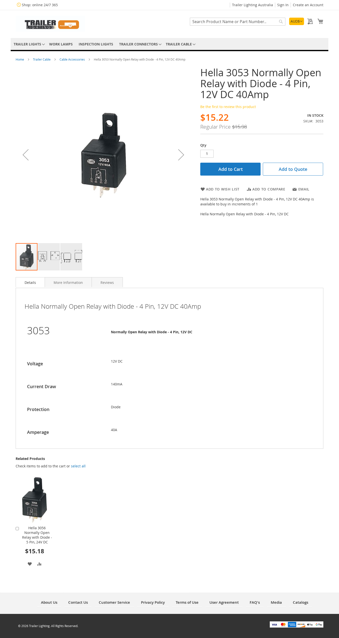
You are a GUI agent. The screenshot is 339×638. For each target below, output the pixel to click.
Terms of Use (187, 602)
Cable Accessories (73, 59)
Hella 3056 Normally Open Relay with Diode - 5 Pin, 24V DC (37, 534)
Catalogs (300, 602)
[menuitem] (28, 44)
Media (276, 602)
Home (20, 59)
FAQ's (255, 602)
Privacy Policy (153, 602)
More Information (68, 282)
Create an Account (308, 4)
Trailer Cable (42, 59)
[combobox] (237, 22)
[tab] (30, 282)
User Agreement (224, 602)
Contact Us (78, 602)
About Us (49, 602)
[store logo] (50, 24)
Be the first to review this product (228, 106)
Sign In (283, 4)
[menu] (169, 44)
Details (30, 282)
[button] (296, 21)
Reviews (107, 282)
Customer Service (114, 602)
